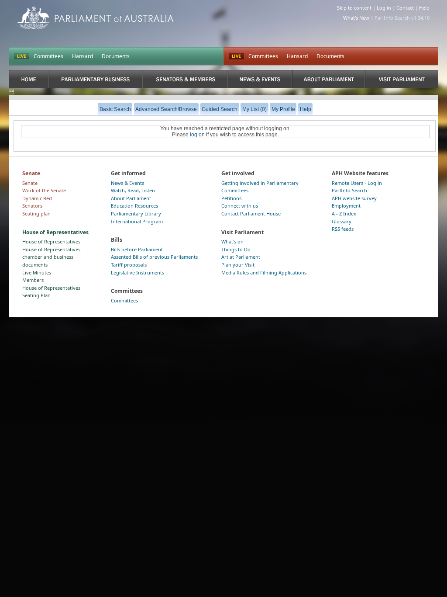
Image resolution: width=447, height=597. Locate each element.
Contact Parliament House (251, 213)
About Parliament (131, 198)
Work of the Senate (44, 190)
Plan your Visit (237, 264)
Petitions (231, 198)
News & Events (127, 183)
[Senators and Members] (185, 79)
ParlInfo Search (349, 190)
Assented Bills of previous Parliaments (154, 256)
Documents (116, 56)
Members (33, 280)
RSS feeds (343, 229)
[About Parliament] (328, 79)
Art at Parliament (240, 256)
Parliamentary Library (136, 213)
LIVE (21, 56)
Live (236, 56)
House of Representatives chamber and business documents (51, 257)
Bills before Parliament (137, 249)
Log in (384, 7)
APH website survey (354, 198)
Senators (32, 205)
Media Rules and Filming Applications (263, 272)
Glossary (341, 221)
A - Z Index (344, 213)
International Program (137, 221)
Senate (30, 183)
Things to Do (236, 249)
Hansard (82, 56)
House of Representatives (51, 241)
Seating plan (36, 213)
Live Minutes (36, 272)
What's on (232, 241)
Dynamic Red (37, 198)
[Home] (29, 79)
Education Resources (134, 205)
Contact (405, 7)
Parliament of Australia (95, 17)
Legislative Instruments (137, 272)
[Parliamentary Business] (96, 79)
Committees (48, 56)
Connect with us (239, 205)
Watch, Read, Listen (133, 190)
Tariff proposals (129, 264)
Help (424, 7)
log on (197, 135)
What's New (356, 17)
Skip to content (354, 7)
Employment (346, 205)
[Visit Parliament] (401, 79)
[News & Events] (260, 79)
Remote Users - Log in (357, 183)
